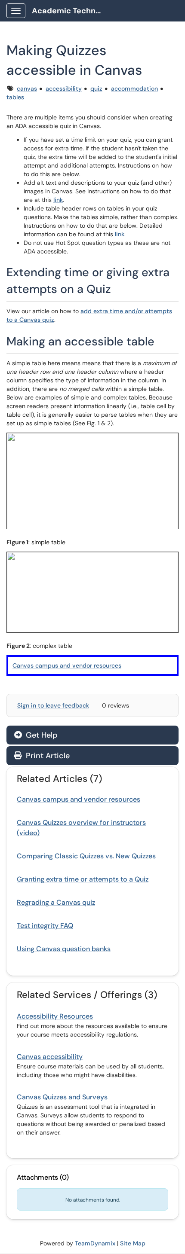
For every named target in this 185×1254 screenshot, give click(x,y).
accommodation (134, 88)
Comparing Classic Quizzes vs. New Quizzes (86, 855)
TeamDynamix (95, 1243)
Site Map (132, 1243)
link (58, 200)
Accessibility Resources (55, 1016)
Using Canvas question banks (64, 948)
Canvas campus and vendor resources (66, 665)
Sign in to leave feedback (53, 705)
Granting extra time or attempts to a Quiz (82, 879)
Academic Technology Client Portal (69, 11)
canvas (27, 88)
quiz (96, 88)
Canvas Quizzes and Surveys (62, 1096)
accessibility (64, 88)
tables (15, 97)
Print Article (47, 756)
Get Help (40, 735)
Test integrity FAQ (45, 925)
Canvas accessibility (50, 1056)
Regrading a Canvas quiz (56, 902)
